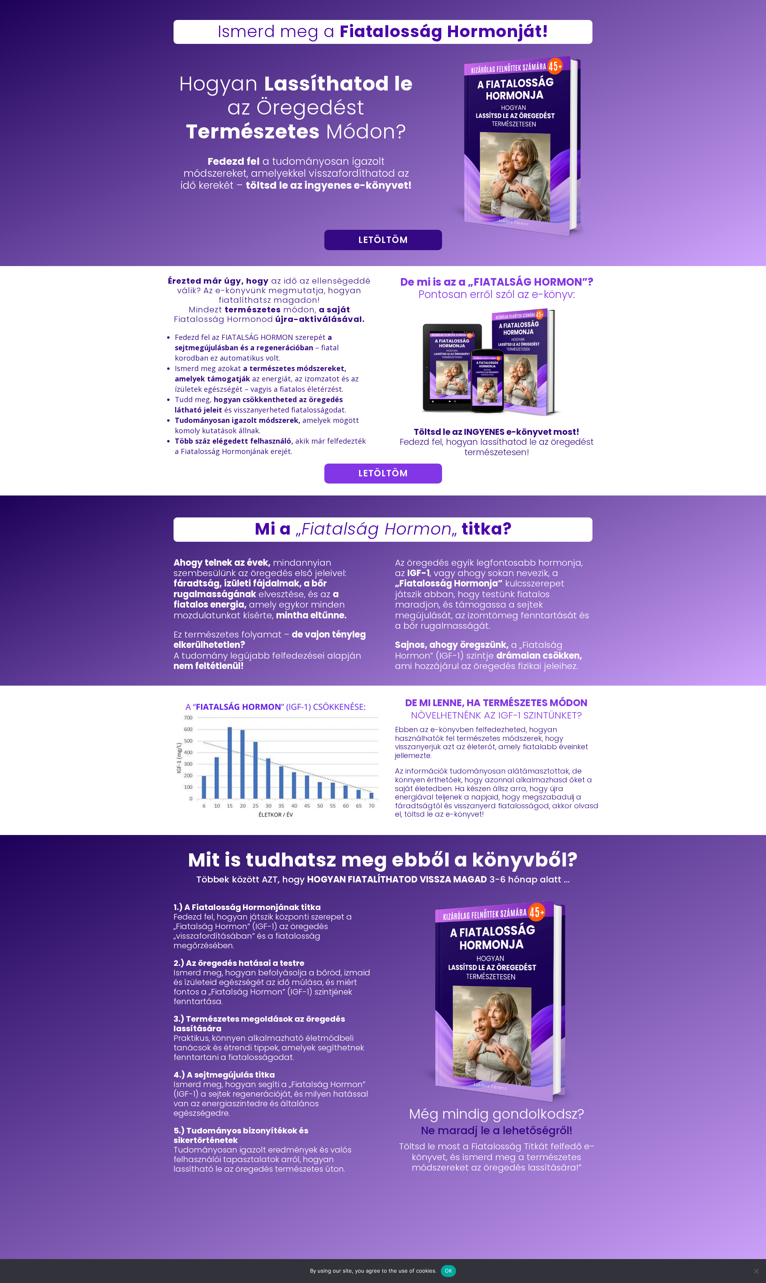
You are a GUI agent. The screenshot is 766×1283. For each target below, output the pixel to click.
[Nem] (756, 1271)
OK (448, 1270)
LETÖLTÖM (383, 240)
